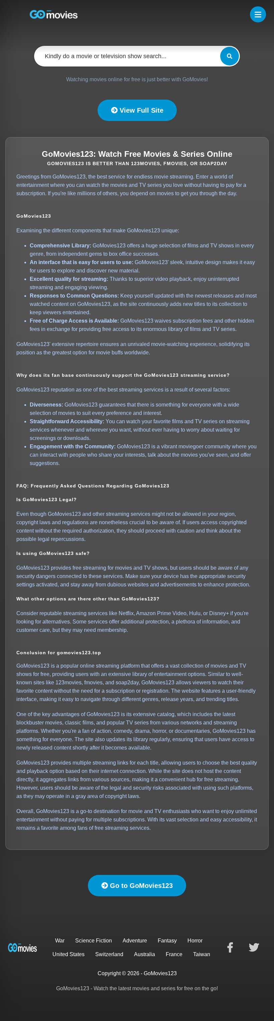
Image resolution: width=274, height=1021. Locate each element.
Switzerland (109, 954)
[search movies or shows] (229, 56)
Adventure (135, 940)
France (174, 954)
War (59, 940)
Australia (144, 954)
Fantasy (167, 940)
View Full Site (140, 110)
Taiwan (201, 954)
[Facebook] (230, 947)
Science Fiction (93, 940)
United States (68, 954)
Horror (194, 940)
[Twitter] (254, 947)
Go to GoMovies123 (140, 885)
